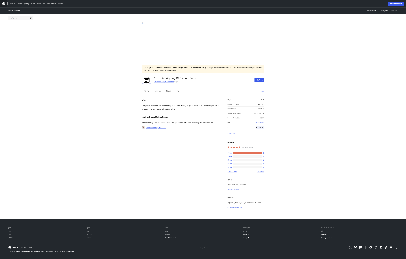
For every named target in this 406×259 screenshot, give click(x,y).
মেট (323, 231)
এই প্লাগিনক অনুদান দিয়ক (235, 207)
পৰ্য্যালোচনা (158, 91)
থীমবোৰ (88, 231)
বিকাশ (178, 91)
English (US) (260, 122)
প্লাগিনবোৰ (89, 234)
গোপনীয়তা (10, 238)
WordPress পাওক (396, 4)
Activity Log (259, 127)
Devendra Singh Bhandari (164, 82)
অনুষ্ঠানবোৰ (245, 231)
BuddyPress (326, 238)
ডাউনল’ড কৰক (259, 80)
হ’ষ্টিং (9, 234)
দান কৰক (246, 234)
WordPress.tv (170, 238)
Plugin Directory (14, 11)
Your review (232, 171)
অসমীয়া (30, 247)
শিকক (166, 228)
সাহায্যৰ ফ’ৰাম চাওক (233, 189)
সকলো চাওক (260, 171)
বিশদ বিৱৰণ (147, 91)
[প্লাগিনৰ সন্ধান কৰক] (31, 18)
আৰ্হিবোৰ (89, 238)
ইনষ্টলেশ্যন (169, 91)
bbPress (325, 234)
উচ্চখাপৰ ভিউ (231, 133)
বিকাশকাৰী (167, 234)
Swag (246, 238)
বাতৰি (9, 231)
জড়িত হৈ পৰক (246, 228)
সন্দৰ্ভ (9, 228)
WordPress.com (327, 228)
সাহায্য (262, 91)
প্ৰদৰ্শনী (88, 228)
